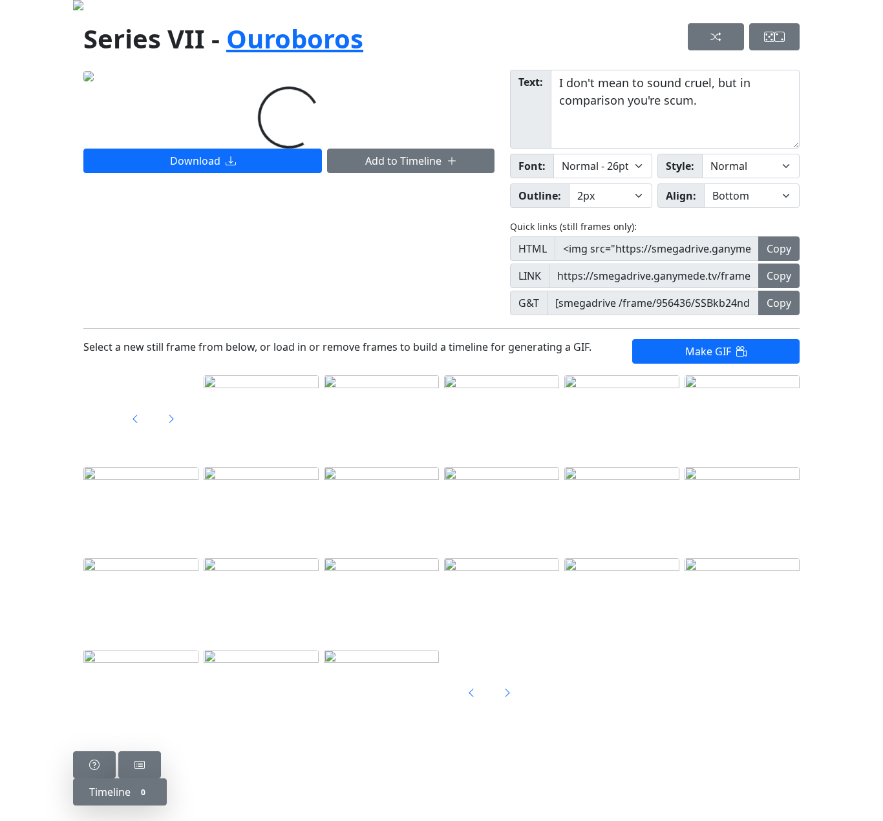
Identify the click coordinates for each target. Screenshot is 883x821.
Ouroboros (294, 38)
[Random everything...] (774, 36)
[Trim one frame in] (171, 418)
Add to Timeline (406, 161)
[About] (94, 764)
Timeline (117, 792)
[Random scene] (715, 36)
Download (198, 161)
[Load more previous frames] (135, 418)
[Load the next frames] (507, 692)
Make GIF (710, 351)
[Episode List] (139, 764)
